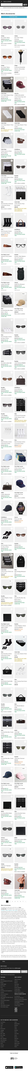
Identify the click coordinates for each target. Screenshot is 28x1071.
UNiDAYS (2, 1002)
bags (16, 910)
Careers (2, 989)
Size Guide (17, 984)
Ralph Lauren (17, 1043)
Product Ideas (17, 989)
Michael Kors (17, 1023)
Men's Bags (3, 1035)
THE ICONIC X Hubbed (5, 1005)
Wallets (2, 1031)
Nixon (16, 1027)
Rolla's (16, 1046)
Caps (2, 1025)
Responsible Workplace (19, 997)
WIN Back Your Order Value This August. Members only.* (14, 7)
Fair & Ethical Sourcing (19, 1004)
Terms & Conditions (4, 994)
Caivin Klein (17, 1041)
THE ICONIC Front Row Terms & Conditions (7, 998)
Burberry (16, 1025)
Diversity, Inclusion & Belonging (21, 999)
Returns (16, 982)
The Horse (17, 1033)
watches (10, 910)
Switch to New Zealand (19, 992)
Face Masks (3, 1022)
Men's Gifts (3, 1033)
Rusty (16, 1035)
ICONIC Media (3, 984)
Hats (1, 1027)
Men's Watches (3, 1038)
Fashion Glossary (18, 987)
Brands (2, 982)
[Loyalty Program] (25, 4)
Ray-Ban (16, 1030)
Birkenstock (3, 1028)
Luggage (2, 1030)
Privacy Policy (3, 995)
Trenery (2, 1036)
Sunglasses (3, 1041)
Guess (2, 1043)
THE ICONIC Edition (4, 1006)
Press (2, 987)
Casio (16, 1028)
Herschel (2, 1045)
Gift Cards (16, 985)
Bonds (16, 1036)
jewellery (3, 910)
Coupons (2, 992)
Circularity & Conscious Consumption (19, 1002)
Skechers (16, 1038)
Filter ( (13, 16)
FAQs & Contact (18, 979)
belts (7, 910)
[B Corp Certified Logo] (21, 1010)
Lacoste (2, 1046)
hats (13, 910)
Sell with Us (3, 985)
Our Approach (17, 996)
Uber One (2, 1003)
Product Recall (17, 990)
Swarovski (17, 1045)
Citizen (2, 1023)
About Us (2, 979)
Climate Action (17, 1005)
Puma (16, 1031)
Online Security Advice (5, 1000)
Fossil (16, 1022)
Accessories (7, 10)
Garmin (16, 1040)
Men (2, 10)
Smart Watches (3, 1040)
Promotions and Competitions (6, 990)
